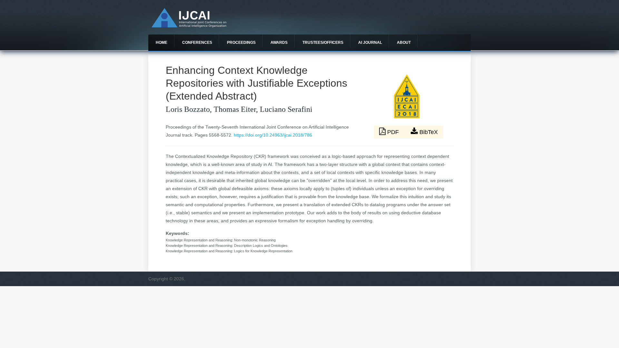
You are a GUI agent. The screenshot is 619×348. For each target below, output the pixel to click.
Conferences (197, 42)
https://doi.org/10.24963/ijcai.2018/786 (273, 135)
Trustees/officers (322, 42)
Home (161, 42)
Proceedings (241, 42)
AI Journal (370, 42)
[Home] (189, 25)
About (404, 42)
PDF (393, 132)
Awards (279, 42)
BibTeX (428, 132)
